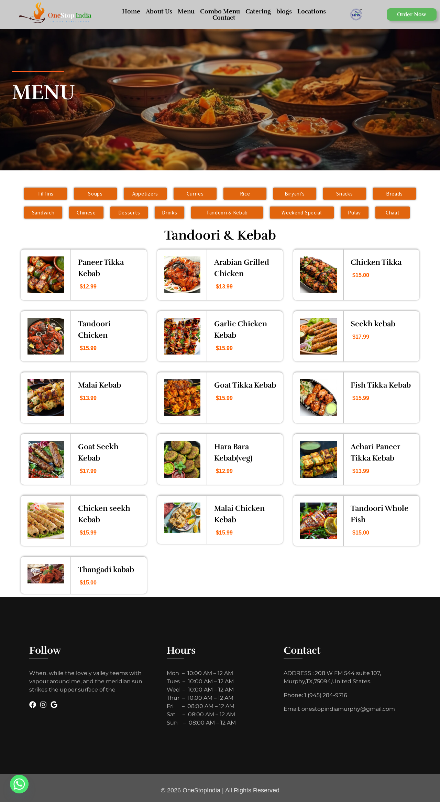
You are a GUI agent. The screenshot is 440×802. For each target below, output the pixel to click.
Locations (311, 11)
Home (131, 11)
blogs (284, 11)
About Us (159, 11)
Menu (186, 11)
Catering (258, 11)
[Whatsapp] (19, 784)
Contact (223, 17)
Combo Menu (220, 11)
